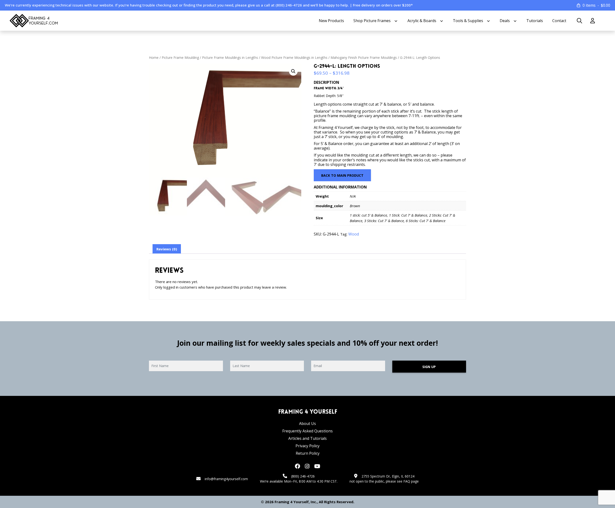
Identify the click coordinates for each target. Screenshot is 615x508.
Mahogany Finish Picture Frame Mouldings (364, 57)
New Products (331, 20)
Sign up (429, 366)
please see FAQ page (402, 481)
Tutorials (534, 20)
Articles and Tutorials (307, 438)
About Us (307, 423)
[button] (293, 71)
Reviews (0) (166, 249)
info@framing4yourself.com (226, 479)
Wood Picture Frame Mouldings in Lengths (294, 57)
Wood (353, 234)
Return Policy (308, 453)
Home (154, 57)
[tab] (167, 249)
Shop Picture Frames (372, 20)
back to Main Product (342, 175)
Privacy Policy (307, 445)
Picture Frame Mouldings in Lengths (230, 57)
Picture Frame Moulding (180, 57)
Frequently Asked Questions (307, 431)
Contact (559, 20)
